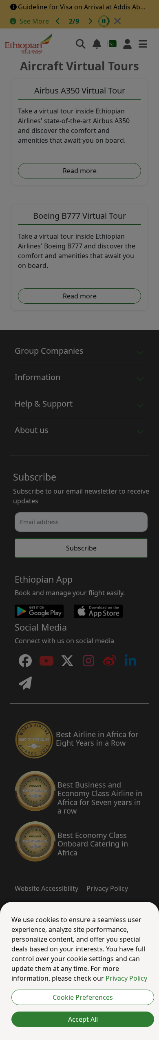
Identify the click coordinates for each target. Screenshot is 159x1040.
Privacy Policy (126, 978)
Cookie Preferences (83, 997)
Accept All (83, 1019)
